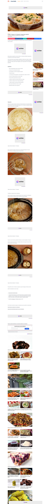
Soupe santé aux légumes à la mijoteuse (14, 307)
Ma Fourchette (10, 36)
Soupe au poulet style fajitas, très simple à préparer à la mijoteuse (17, 323)
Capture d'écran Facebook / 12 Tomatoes (38, 31)
